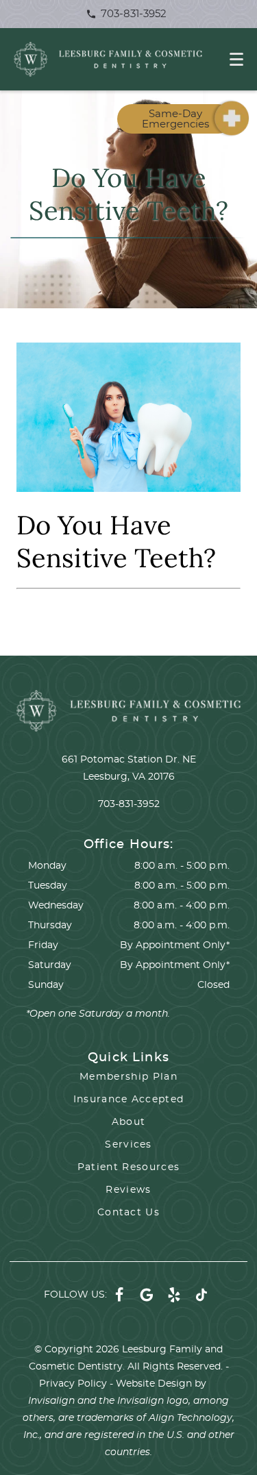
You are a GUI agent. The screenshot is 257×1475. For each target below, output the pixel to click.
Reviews (128, 1190)
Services (128, 1145)
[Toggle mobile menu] (236, 59)
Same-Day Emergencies (175, 119)
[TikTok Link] (201, 1294)
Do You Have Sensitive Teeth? (116, 541)
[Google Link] (146, 1294)
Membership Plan (128, 1077)
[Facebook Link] (119, 1294)
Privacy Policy (73, 1384)
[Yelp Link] (174, 1294)
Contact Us (128, 1212)
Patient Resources (128, 1167)
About (129, 1122)
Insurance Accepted (128, 1099)
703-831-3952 (132, 14)
